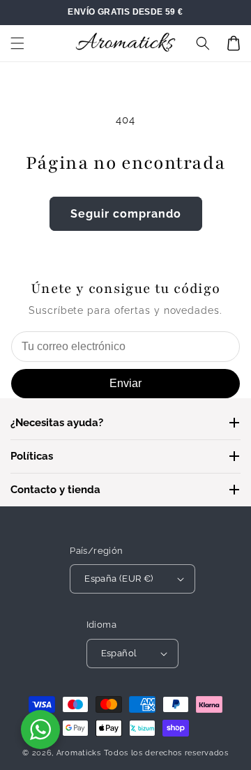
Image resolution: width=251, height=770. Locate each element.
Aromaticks (78, 752)
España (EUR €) (118, 578)
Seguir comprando (125, 213)
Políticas (31, 456)
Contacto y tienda (55, 489)
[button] (17, 43)
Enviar (125, 383)
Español (119, 653)
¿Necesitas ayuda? (56, 422)
